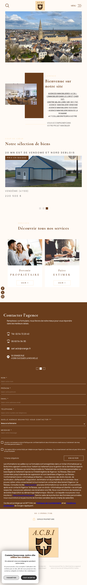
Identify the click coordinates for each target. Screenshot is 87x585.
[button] (40, 215)
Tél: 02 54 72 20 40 (20, 341)
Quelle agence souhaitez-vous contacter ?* (26, 427)
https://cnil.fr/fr (31, 492)
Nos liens (59, 575)
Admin (53, 575)
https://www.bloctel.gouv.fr (23, 502)
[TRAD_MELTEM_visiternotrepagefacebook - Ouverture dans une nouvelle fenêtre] (2, 288)
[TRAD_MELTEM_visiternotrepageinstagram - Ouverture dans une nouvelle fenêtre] (2, 296)
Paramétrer (11, 578)
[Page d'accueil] (40, 5)
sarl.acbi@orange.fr (21, 355)
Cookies (76, 575)
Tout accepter (29, 578)
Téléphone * (7, 416)
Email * (4, 406)
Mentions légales (74, 573)
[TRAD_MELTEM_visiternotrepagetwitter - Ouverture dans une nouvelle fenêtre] (2, 292)
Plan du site (64, 573)
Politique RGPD (68, 575)
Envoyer (74, 465)
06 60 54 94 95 (18, 348)
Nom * (4, 385)
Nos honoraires (54, 573)
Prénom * (6, 395)
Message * (6, 437)
